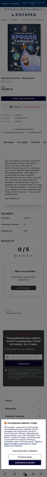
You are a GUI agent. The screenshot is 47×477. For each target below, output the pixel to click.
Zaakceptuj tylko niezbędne (24, 451)
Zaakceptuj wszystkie (25, 462)
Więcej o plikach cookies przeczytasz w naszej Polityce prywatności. (23, 443)
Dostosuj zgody (25, 457)
